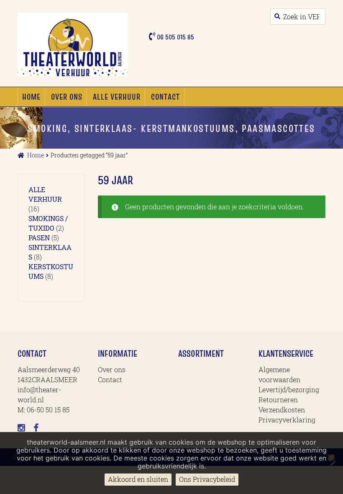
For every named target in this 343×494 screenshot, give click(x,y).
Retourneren (278, 399)
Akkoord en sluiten (138, 479)
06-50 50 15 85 (48, 409)
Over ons (66, 96)
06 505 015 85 (174, 36)
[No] (332, 463)
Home (31, 96)
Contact (165, 96)
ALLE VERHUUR (117, 96)
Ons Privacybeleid (207, 479)
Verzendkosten (282, 409)
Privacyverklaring (287, 419)
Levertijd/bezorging (289, 389)
